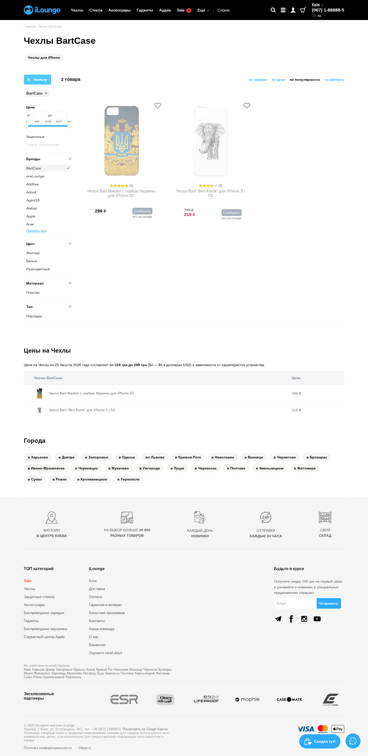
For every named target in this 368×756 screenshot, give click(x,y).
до (50, 115)
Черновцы (58, 673)
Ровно (37, 677)
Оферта (85, 748)
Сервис (224, 10)
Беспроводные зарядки (44, 613)
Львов (90, 669)
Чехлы (77, 10)
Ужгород (89, 673)
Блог (93, 581)
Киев (27, 669)
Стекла (95, 10)
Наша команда (101, 629)
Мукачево (74, 673)
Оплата (95, 597)
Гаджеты (145, 10)
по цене (278, 80)
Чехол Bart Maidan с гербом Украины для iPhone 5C (121, 193)
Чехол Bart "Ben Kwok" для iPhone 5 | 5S (210, 193)
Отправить (328, 603)
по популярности (305, 80)
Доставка (97, 589)
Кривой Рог (104, 669)
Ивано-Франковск (37, 673)
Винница (135, 669)
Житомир (162, 673)
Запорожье (64, 669)
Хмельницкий (144, 673)
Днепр (50, 669)
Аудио (165, 10)
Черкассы (112, 673)
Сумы (28, 677)
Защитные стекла (39, 597)
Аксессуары (119, 10)
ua (314, 16)
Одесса (79, 669)
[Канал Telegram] (278, 619)
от (28, 115)
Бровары (164, 669)
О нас (94, 637)
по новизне (258, 80)
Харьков (38, 669)
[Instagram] (304, 619)
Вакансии (97, 645)
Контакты (97, 621)
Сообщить (142, 211)
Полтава (127, 673)
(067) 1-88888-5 (328, 10)
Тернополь (73, 677)
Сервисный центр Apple (44, 637)
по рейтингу (334, 80)
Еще (201, 10)
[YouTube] (317, 619)
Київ (316, 5)
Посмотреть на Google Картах (145, 729)
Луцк (100, 673)
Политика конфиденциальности (48, 748)
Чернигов (150, 669)
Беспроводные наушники (45, 629)
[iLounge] (42, 10)
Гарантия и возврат (105, 605)
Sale (183, 10)
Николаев (121, 669)
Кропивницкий (53, 677)
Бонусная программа (107, 613)
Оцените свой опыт (105, 653)
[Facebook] (291, 619)
